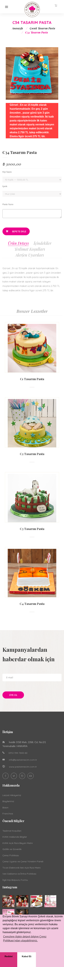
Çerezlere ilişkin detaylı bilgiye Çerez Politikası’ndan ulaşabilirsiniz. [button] (24, 938)
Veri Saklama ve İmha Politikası (19, 873)
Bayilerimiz (8, 801)
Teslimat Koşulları (29, 249)
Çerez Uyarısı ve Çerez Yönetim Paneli (22, 861)
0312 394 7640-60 (18, 752)
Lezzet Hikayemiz (11, 795)
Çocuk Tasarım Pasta (42, 28)
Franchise (7, 813)
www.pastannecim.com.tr (23, 766)
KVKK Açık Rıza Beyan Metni (17, 843)
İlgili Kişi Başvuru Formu (15, 879)
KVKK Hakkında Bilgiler (14, 836)
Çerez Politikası (10, 855)
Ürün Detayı (18, 243)
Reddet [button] (9, 956)
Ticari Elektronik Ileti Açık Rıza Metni (21, 867)
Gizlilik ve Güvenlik (11, 849)
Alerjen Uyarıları (29, 255)
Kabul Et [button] (26, 956)
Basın (5, 807)
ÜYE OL (13, 695)
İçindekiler (42, 243)
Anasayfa (17, 28)
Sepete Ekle (18, 231)
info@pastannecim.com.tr (23, 759)
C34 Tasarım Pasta (19, 152)
